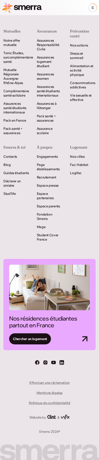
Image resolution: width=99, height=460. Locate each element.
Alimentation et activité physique (81, 70)
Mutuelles (12, 31)
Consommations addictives (82, 85)
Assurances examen (45, 76)
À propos (45, 147)
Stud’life (9, 193)
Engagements (47, 156)
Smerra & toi (14, 147)
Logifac (75, 173)
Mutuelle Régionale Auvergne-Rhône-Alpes (13, 76)
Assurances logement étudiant (45, 61)
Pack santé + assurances (13, 130)
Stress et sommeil (76, 55)
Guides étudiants (16, 173)
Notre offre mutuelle (11, 42)
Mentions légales (49, 393)
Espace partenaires (45, 195)
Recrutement (46, 177)
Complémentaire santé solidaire (16, 93)
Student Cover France (47, 237)
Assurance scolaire (45, 130)
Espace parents (48, 206)
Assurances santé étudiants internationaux (14, 107)
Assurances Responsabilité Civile (48, 44)
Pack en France (14, 120)
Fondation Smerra (44, 216)
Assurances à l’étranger (47, 105)
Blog (7, 165)
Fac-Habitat (79, 165)
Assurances (47, 31)
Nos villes (77, 156)
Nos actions (79, 45)
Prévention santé (79, 33)
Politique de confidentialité (49, 403)
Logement (78, 147)
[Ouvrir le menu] (93, 8)
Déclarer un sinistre (12, 183)
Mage (41, 227)
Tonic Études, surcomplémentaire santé (16, 57)
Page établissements (48, 167)
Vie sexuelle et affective (81, 97)
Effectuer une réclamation (49, 383)
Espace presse (48, 185)
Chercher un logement (30, 339)
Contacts (10, 156)
